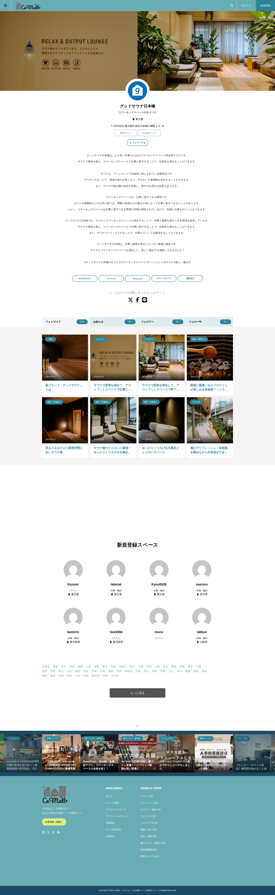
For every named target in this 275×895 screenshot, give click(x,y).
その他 (114, 675)
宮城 (71, 666)
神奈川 (123, 666)
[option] (23, 753)
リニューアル (147, 823)
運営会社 (190, 278)
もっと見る (137, 693)
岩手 (63, 666)
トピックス (146, 816)
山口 (171, 671)
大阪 (85, 671)
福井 (77, 671)
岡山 (146, 671)
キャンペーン (147, 802)
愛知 (173, 666)
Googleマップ (149, 133)
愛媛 (187, 671)
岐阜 (190, 666)
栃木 (132, 666)
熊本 (69, 675)
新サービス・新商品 (151, 843)
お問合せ (110, 836)
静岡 (182, 666)
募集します (146, 829)
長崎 (61, 675)
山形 (88, 666)
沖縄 (105, 675)
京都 (102, 671)
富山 (61, 671)
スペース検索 (112, 802)
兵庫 (94, 671)
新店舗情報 (146, 849)
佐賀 (52, 675)
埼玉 (165, 666)
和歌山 (128, 671)
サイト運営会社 (113, 829)
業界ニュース (147, 856)
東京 (105, 666)
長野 (52, 671)
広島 (138, 671)
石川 (69, 671)
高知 (204, 671)
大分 (77, 675)
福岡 (44, 675)
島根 (163, 671)
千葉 (140, 666)
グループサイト (164, 278)
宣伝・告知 (146, 836)
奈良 (119, 671)
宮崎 (85, 675)
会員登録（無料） (54, 822)
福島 (96, 666)
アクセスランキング (116, 809)
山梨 (157, 666)
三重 (198, 666)
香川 (179, 671)
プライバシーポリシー (117, 816)
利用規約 (110, 823)
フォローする (139, 142)
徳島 (196, 671)
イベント (145, 796)
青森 (55, 666)
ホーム (109, 796)
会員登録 (265, 5)
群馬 (149, 666)
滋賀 (110, 671)
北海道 (46, 666)
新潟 (44, 671)
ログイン (246, 5)
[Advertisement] (137, 504)
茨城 (113, 666)
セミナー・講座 (148, 809)
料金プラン (125, 133)
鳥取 (154, 671)
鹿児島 (95, 675)
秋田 (80, 666)
